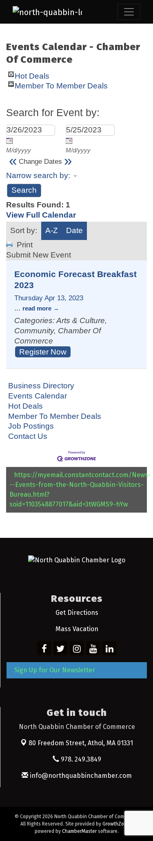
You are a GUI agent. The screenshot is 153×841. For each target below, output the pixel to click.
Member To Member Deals (61, 84)
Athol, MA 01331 (81, 743)
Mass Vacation (76, 629)
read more (36, 308)
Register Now (43, 352)
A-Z (51, 230)
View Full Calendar (41, 215)
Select (9, 140)
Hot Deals (32, 74)
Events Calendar (37, 396)
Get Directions (76, 612)
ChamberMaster (79, 831)
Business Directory (41, 385)
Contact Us (27, 436)
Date (74, 230)
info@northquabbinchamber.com (80, 775)
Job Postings (31, 426)
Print (25, 244)
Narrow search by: (38, 175)
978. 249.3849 (80, 759)
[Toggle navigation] (129, 12)
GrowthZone (116, 824)
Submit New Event (38, 255)
